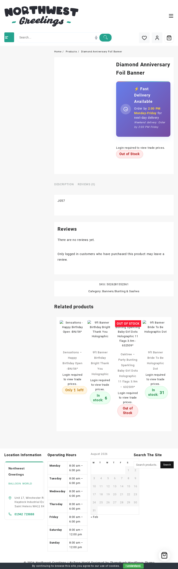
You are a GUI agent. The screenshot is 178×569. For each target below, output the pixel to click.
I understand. (133, 565)
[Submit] (105, 38)
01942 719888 (24, 514)
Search (167, 464)
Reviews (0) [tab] (86, 184)
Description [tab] (64, 184)
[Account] (157, 37)
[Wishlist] (144, 37)
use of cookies (109, 565)
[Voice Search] (96, 37)
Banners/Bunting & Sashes (120, 291)
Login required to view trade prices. (140, 147)
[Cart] (169, 37)
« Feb (94, 517)
